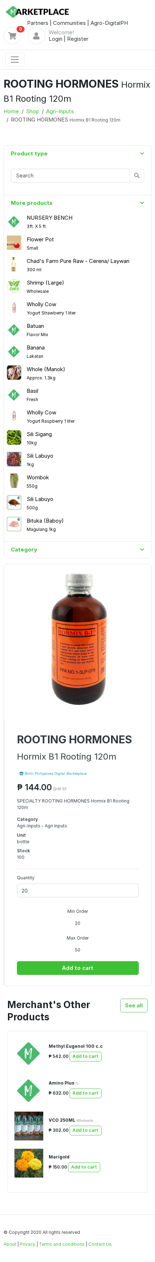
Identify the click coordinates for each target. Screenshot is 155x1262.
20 (77, 923)
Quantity (26, 877)
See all (134, 1005)
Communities (69, 22)
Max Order (78, 938)
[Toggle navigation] (15, 59)
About (10, 1244)
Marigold (59, 1157)
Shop (32, 111)
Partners (37, 22)
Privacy (27, 1244)
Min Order (77, 911)
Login (55, 38)
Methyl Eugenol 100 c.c (76, 1046)
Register (77, 38)
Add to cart (77, 967)
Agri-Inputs (60, 111)
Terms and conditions (62, 1244)
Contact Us (100, 1244)
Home (11, 111)
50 (77, 950)
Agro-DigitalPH (109, 22)
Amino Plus (64, 1083)
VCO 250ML (71, 1120)
